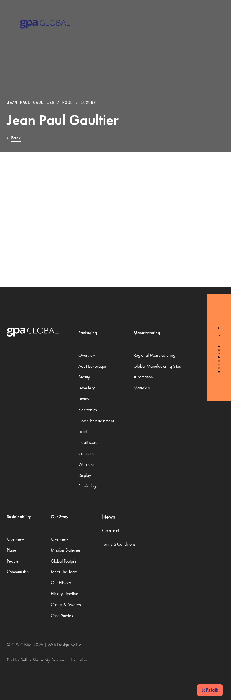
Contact (110, 530)
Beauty (84, 377)
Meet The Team (64, 572)
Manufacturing (147, 333)
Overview (87, 355)
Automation (143, 377)
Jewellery (86, 388)
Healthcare (88, 442)
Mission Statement (66, 550)
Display (84, 475)
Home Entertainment (96, 421)
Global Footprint (64, 561)
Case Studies (62, 615)
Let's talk (209, 690)
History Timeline (64, 594)
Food (67, 102)
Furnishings (88, 486)
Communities (18, 572)
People (13, 561)
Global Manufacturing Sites (157, 366)
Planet (12, 550)
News (108, 516)
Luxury (88, 102)
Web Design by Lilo (64, 645)
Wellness (86, 464)
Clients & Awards (66, 605)
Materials (142, 388)
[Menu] (217, 17)
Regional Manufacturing (154, 355)
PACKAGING (219, 358)
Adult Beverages (92, 366)
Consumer (87, 453)
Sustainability (19, 517)
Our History (61, 583)
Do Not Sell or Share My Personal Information (47, 660)
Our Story (59, 517)
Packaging (87, 333)
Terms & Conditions (119, 544)
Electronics (87, 410)
